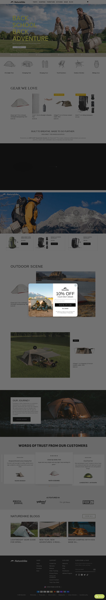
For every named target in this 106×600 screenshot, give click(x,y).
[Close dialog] (76, 285)
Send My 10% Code (65, 305)
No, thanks (65, 308)
